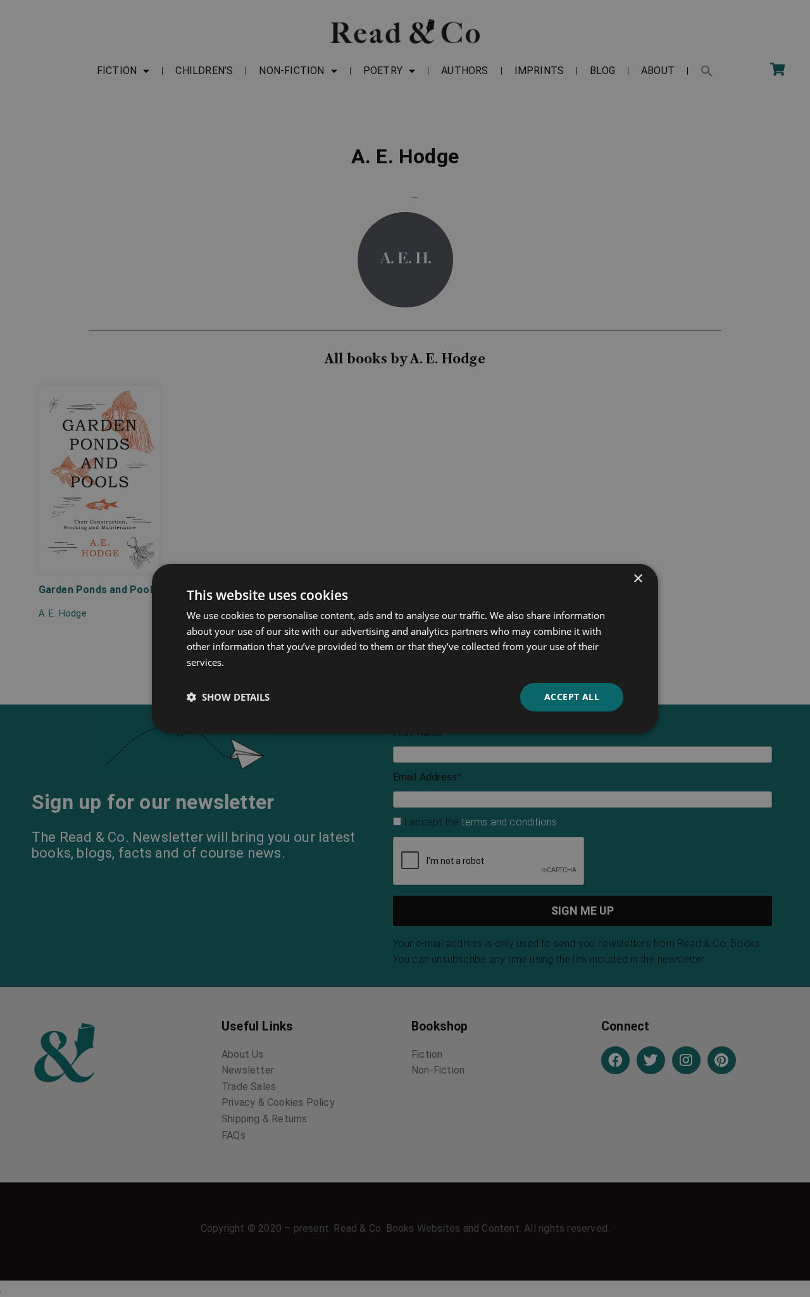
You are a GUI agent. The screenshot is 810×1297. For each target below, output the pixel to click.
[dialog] (405, 648)
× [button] (637, 578)
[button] (228, 697)
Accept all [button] (571, 697)
